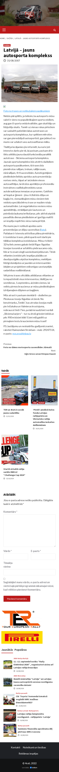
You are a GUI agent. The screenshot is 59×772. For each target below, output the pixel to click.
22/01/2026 (10, 416)
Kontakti (15, 747)
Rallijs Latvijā (22, 711)
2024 (5, 462)
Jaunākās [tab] (7, 649)
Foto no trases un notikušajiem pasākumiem (26, 110)
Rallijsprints (34, 711)
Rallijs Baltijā (23, 658)
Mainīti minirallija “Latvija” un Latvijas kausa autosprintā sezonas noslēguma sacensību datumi (33, 682)
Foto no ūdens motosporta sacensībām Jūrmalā (27, 346)
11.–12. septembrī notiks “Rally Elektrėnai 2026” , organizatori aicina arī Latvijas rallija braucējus (33, 664)
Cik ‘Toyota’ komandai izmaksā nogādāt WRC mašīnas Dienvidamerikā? (31, 699)
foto (43, 229)
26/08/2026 (20, 671)
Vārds (7, 551)
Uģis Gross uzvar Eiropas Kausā (40, 352)
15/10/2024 (10, 478)
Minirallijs (22, 676)
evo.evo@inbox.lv (21, 333)
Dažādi (7, 45)
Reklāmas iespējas (28, 753)
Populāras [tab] (20, 649)
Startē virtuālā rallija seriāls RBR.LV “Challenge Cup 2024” (14, 472)
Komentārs (10, 511)
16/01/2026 (39, 428)
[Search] (54, 30)
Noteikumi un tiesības (34, 747)
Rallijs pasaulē (9, 403)
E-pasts (36, 551)
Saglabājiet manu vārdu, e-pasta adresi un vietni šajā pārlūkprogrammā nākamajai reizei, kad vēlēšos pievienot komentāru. (28, 586)
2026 (5, 400)
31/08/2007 (13, 60)
